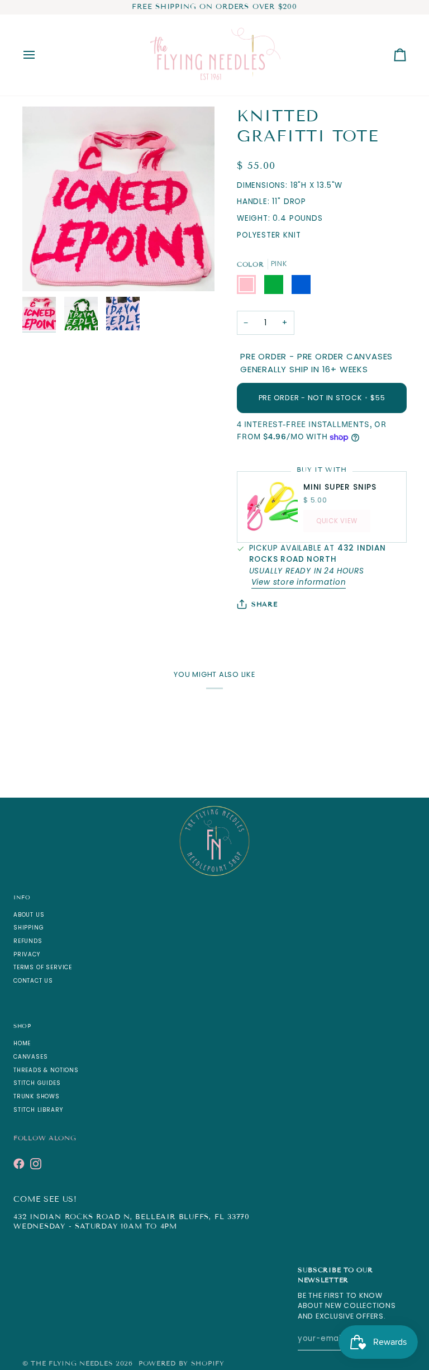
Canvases (30, 1057)
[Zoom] (43, 270)
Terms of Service (42, 967)
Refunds (27, 941)
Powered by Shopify (182, 1363)
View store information (298, 582)
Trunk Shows (36, 1096)
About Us (28, 915)
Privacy (26, 954)
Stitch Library (38, 1110)
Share (264, 604)
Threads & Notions (46, 1070)
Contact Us (33, 980)
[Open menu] (39, 55)
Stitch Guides (37, 1083)
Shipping (28, 927)
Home (22, 1043)
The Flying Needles (72, 1363)
